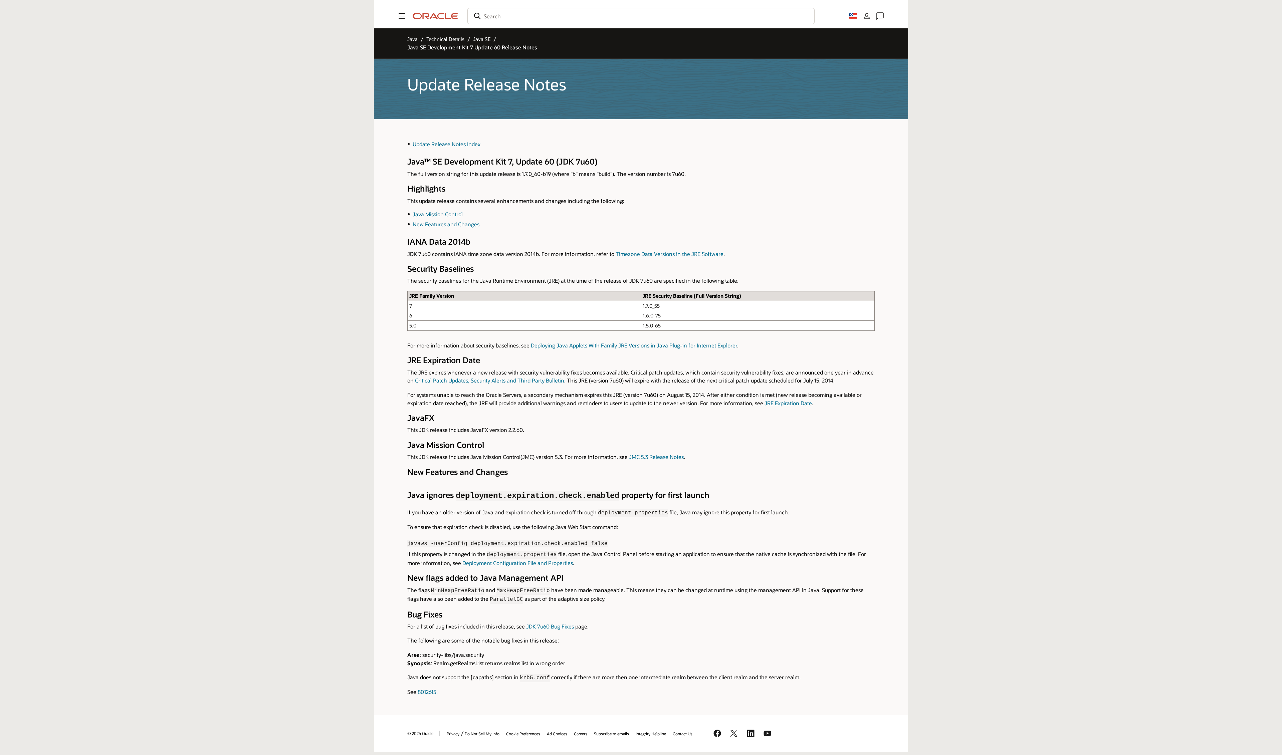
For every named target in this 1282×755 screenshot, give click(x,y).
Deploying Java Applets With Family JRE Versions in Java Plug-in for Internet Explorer (634, 345)
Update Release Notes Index (446, 144)
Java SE (482, 39)
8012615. (428, 691)
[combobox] (641, 16)
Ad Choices (557, 733)
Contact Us (682, 733)
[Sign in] (867, 16)
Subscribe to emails (611, 733)
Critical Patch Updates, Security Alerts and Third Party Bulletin (489, 380)
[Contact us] (880, 16)
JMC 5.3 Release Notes (656, 456)
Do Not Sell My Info (482, 733)
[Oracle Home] (435, 16)
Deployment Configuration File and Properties (517, 562)
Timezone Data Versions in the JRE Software (669, 253)
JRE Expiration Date (788, 403)
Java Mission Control (438, 214)
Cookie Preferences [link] (523, 733)
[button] (402, 16)
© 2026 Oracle (420, 733)
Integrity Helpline (651, 733)
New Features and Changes (446, 224)
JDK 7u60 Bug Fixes (550, 626)
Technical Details (445, 39)
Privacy (453, 733)
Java (412, 39)
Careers (580, 733)
